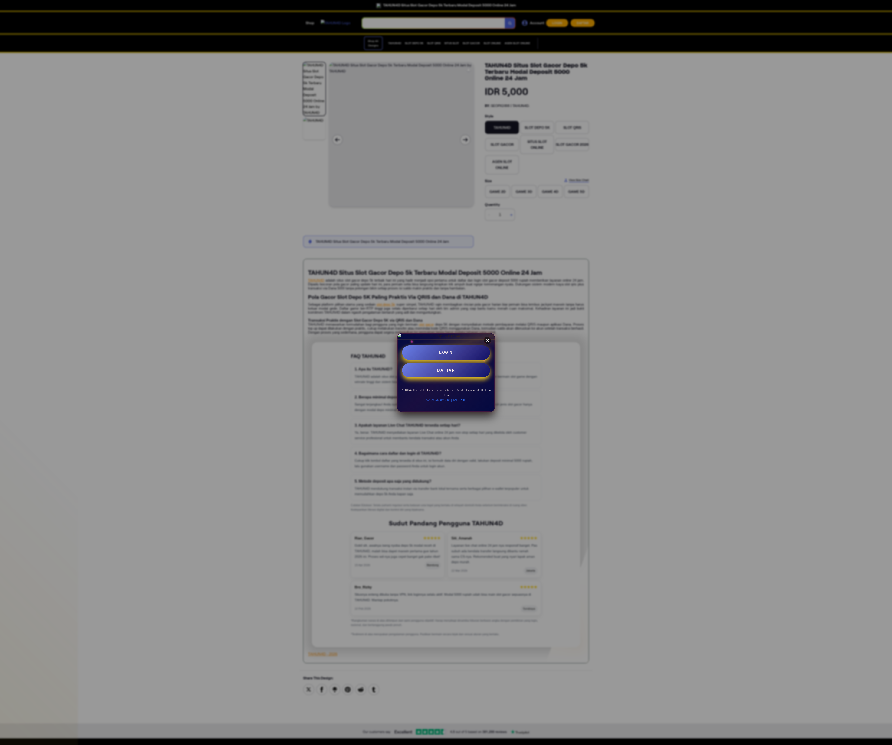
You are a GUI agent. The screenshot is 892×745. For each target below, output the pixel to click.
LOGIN (446, 352)
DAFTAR (446, 370)
